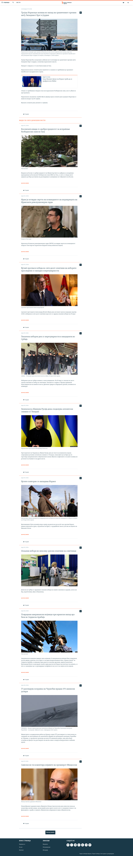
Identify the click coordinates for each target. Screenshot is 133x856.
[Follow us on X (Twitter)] (71, 844)
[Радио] (128, 3)
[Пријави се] (89, 844)
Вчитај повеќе (50, 832)
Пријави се (22, 844)
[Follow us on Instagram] (78, 844)
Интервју (45, 850)
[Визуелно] (123, 3)
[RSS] (82, 844)
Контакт (21, 850)
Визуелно (45, 844)
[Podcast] (86, 844)
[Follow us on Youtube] (75, 844)
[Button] (26, 114)
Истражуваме (46, 847)
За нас (20, 847)
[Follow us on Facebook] (67, 844)
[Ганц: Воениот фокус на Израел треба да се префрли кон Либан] (31, 81)
